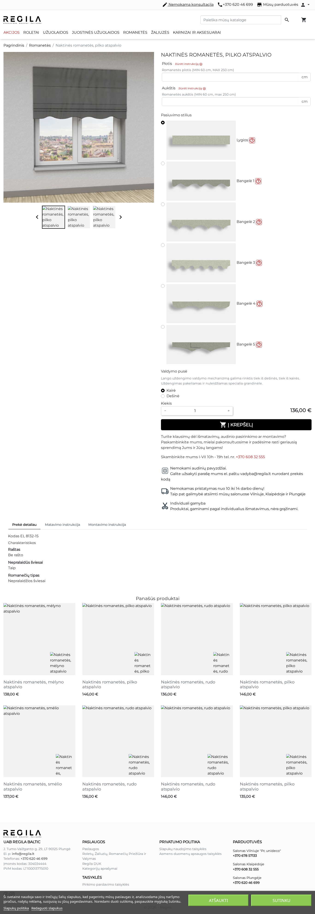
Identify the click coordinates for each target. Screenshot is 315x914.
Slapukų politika (16, 908)
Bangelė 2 (245, 221)
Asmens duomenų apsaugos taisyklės (190, 854)
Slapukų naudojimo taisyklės (182, 849)
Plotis (182, 64)
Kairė (171, 390)
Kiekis (166, 403)
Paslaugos (90, 849)
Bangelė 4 (246, 303)
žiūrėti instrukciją (188, 64)
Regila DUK (91, 864)
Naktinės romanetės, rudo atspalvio (188, 684)
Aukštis (184, 88)
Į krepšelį (236, 424)
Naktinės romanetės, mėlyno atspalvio (33, 684)
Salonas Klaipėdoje (248, 864)
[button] (252, 140)
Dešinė (172, 396)
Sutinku (281, 900)
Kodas (13, 536)
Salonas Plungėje (247, 878)
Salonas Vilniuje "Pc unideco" (257, 851)
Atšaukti (218, 900)
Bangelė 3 (245, 262)
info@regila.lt (23, 854)
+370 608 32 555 (250, 457)
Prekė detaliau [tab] (24, 525)
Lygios (242, 140)
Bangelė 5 (245, 344)
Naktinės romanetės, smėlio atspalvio (32, 787)
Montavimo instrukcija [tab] (107, 525)
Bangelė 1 (245, 181)
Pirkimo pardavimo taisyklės (105, 884)
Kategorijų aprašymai (99, 868)
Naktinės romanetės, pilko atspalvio (109, 684)
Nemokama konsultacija (188, 4)
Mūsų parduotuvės (277, 4)
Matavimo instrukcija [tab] (62, 525)
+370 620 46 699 (235, 4)
